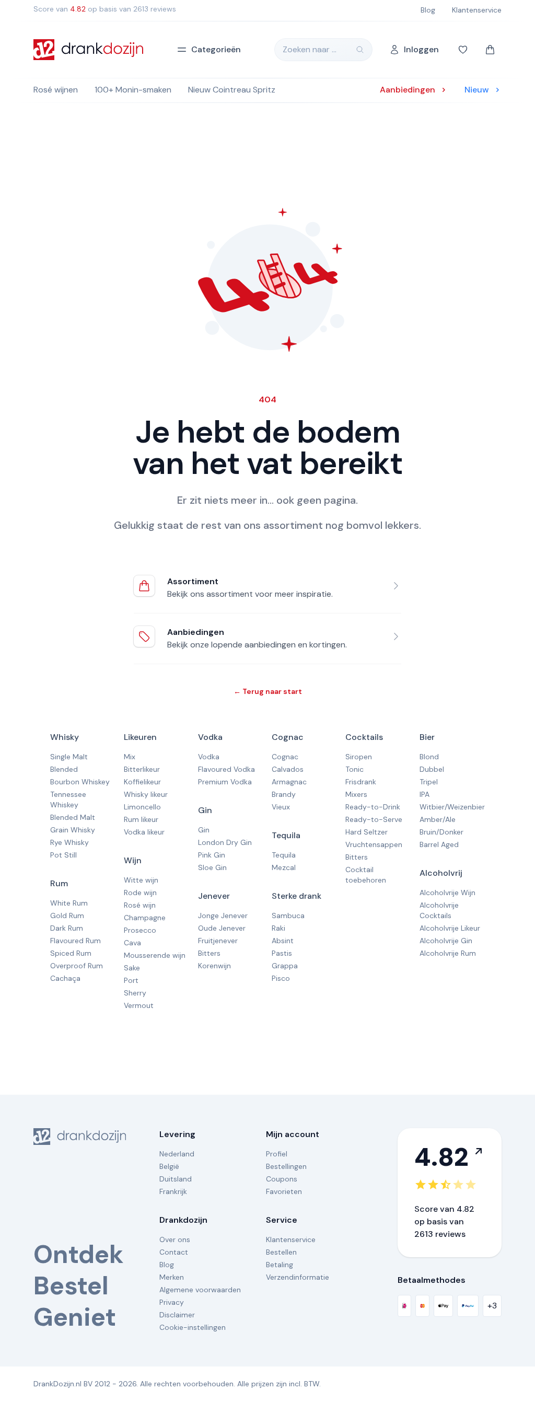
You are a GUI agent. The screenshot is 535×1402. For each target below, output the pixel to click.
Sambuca (288, 915)
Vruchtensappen (373, 844)
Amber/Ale (438, 819)
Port (131, 980)
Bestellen (281, 1252)
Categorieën (216, 49)
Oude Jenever (222, 928)
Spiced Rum (70, 953)
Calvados (288, 769)
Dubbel (432, 769)
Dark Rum (66, 928)
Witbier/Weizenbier (452, 807)
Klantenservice (291, 1239)
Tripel (429, 781)
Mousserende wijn (154, 955)
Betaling (279, 1264)
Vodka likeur (144, 832)
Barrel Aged (439, 844)
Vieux (281, 807)
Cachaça (65, 978)
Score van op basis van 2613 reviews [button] (104, 9)
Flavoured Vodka (226, 769)
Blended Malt (72, 817)
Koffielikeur (142, 781)
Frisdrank (360, 781)
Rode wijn (140, 892)
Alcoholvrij (441, 872)
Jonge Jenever (223, 915)
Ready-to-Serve (373, 819)
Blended (64, 769)
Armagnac (289, 781)
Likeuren (140, 737)
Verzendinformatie (297, 1277)
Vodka (210, 737)
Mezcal (284, 867)
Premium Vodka (225, 781)
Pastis (282, 953)
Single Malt (69, 756)
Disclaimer (177, 1314)
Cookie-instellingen (192, 1327)
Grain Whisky (72, 830)
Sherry (135, 993)
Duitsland (175, 1179)
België (169, 1166)
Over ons (174, 1239)
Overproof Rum (76, 965)
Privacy (171, 1302)
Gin (205, 810)
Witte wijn (141, 880)
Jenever (214, 895)
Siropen (358, 756)
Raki (278, 928)
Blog (166, 1264)
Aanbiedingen (195, 632)
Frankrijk (173, 1191)
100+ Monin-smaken (133, 89)
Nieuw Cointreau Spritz (231, 89)
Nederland (176, 1153)
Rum (59, 883)
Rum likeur (141, 819)
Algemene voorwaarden (200, 1289)
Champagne (145, 917)
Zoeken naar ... (309, 49)
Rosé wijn (140, 905)
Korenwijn (214, 965)
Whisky (64, 737)
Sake (132, 967)
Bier (427, 737)
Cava (132, 942)
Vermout (139, 1005)
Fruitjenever (218, 940)
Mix (129, 756)
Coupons (281, 1179)
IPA (424, 794)
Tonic (354, 769)
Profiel (276, 1153)
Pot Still (63, 855)
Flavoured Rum (75, 940)
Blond (429, 756)
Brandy (284, 794)
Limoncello (142, 807)
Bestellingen (286, 1166)
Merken (171, 1277)
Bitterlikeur (142, 769)
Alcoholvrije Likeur (450, 928)
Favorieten (284, 1191)
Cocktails (364, 737)
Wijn (133, 860)
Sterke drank (296, 895)
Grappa (285, 965)
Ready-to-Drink (372, 807)
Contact (173, 1252)
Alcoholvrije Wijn (447, 892)
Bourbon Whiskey (80, 781)
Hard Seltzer (366, 832)
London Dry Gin (225, 842)
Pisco (281, 978)
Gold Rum (67, 915)
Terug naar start (268, 691)
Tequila (286, 835)
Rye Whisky (69, 842)
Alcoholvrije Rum (448, 953)
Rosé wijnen (55, 89)
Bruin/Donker (441, 832)
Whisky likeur (146, 794)
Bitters (209, 953)
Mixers (356, 794)
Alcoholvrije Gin (446, 940)
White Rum (69, 903)
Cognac (288, 737)
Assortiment (192, 581)
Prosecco (140, 930)
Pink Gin (211, 855)
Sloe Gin (212, 867)
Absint (283, 940)
